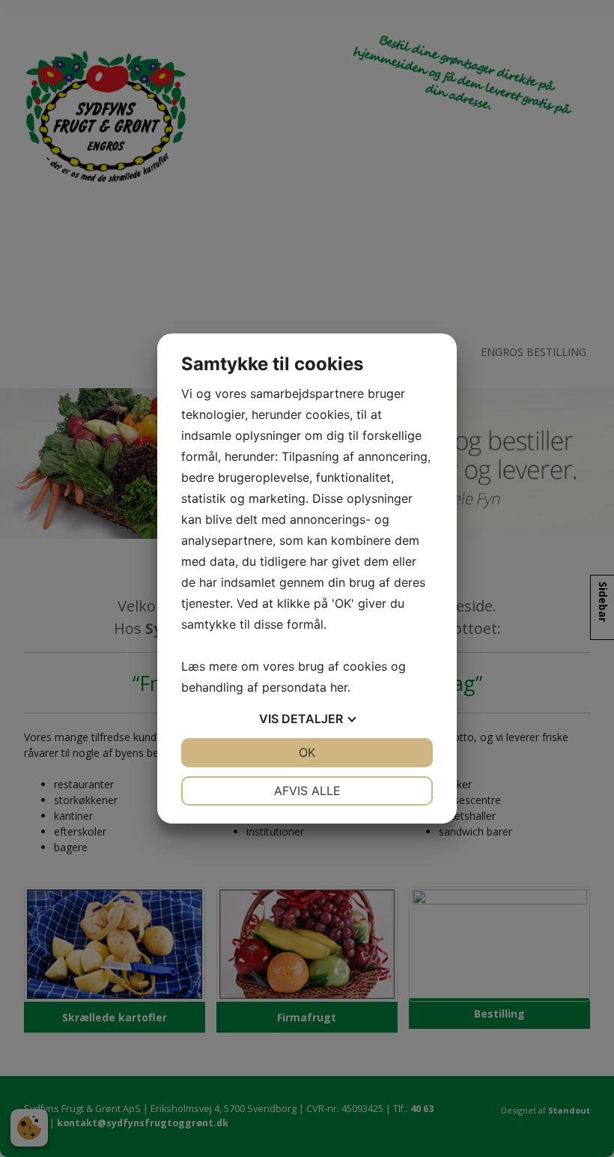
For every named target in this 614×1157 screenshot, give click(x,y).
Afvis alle (307, 790)
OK (307, 752)
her (338, 687)
